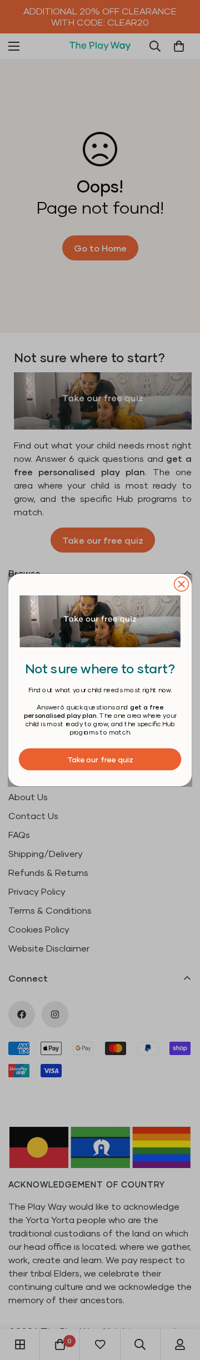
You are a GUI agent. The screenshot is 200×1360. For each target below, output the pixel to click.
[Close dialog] (181, 584)
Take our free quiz (100, 759)
